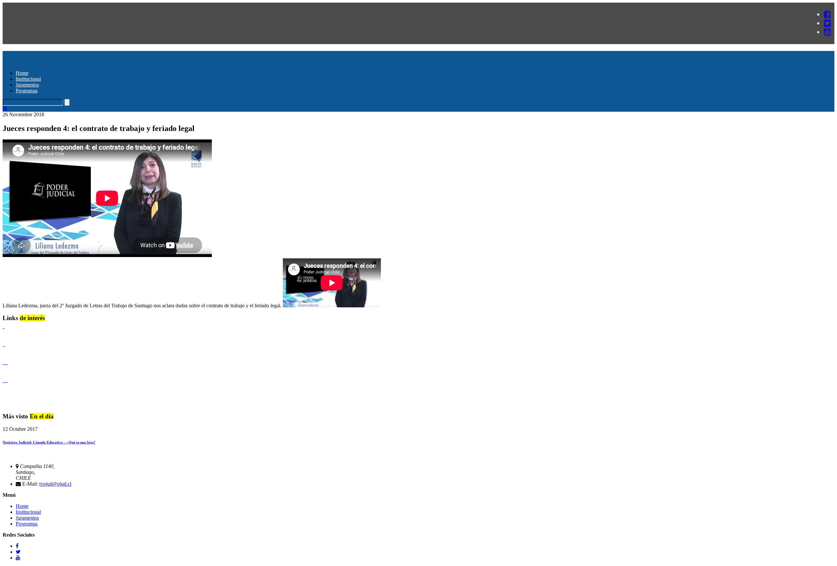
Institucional (28, 79)
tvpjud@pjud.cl (55, 484)
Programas (27, 90)
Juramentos (27, 85)
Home (22, 73)
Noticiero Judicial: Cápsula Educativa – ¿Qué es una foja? (49, 442)
